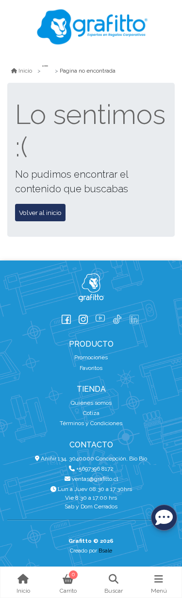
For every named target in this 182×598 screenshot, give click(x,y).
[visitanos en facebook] (66, 317)
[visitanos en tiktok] (117, 317)
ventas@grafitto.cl (94, 478)
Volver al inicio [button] (40, 212)
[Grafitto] (91, 26)
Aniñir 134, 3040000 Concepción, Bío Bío (93, 458)
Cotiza (91, 413)
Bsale (105, 550)
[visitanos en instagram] (83, 317)
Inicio (25, 70)
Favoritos (91, 368)
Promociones (91, 357)
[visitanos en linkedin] (134, 317)
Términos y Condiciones (91, 423)
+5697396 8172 (94, 468)
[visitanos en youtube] (100, 317)
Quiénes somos (91, 402)
